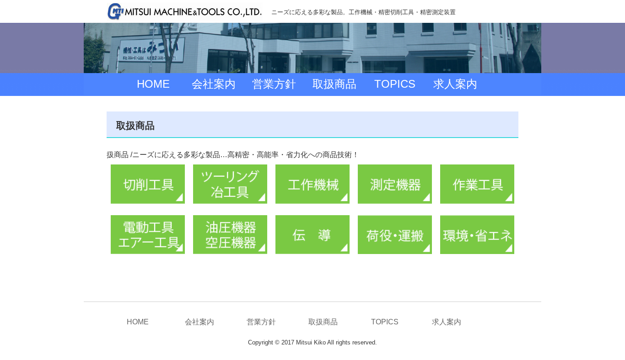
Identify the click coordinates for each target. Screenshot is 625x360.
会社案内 (214, 84)
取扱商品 (334, 84)
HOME (153, 84)
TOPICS (394, 84)
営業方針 (274, 84)
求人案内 (455, 84)
